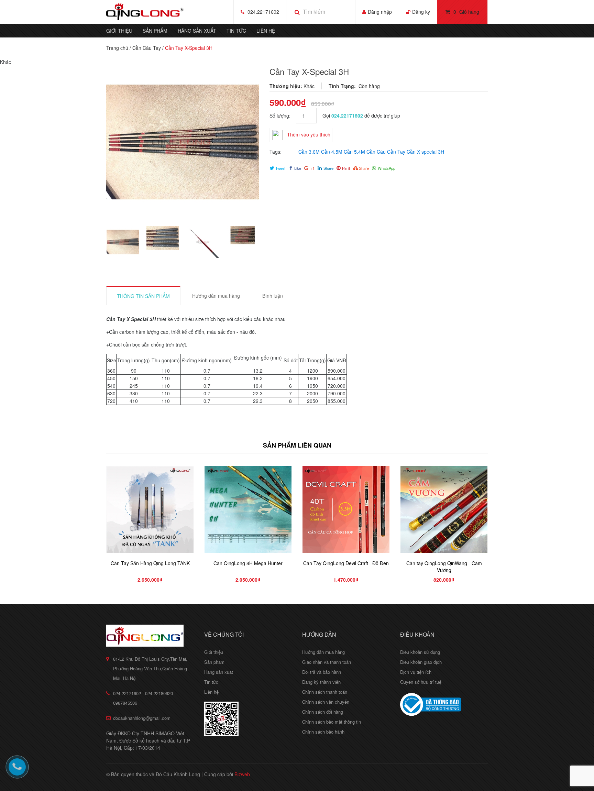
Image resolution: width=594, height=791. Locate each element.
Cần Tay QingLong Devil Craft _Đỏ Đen (346, 563)
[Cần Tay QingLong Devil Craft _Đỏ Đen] (345, 509)
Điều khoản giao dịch (421, 662)
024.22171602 (263, 11)
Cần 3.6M (309, 151)
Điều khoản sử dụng (420, 652)
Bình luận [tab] (272, 295)
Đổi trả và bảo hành (321, 672)
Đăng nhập (380, 11)
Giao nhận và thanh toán (326, 662)
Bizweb (242, 774)
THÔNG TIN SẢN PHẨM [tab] (143, 296)
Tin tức (236, 30)
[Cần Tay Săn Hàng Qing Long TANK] (150, 509)
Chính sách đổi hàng (322, 711)
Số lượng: (283, 115)
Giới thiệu (119, 30)
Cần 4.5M (331, 151)
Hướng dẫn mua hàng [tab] (216, 295)
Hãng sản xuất (197, 30)
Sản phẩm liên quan (297, 445)
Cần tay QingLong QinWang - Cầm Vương (444, 566)
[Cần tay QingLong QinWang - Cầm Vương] (443, 509)
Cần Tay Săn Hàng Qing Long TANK (150, 563)
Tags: (276, 151)
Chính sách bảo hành (323, 731)
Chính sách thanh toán (324, 692)
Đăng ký (421, 11)
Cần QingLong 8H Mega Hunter (248, 563)
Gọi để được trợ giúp (361, 115)
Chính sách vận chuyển (325, 702)
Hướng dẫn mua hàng (323, 652)
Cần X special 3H (425, 151)
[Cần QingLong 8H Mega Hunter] (248, 509)
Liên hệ (265, 30)
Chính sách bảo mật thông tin (331, 721)
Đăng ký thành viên (321, 682)
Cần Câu (376, 151)
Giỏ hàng (466, 11)
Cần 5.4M (354, 151)
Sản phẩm (155, 30)
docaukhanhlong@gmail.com (141, 718)
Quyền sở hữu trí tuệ (420, 682)
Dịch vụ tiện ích (415, 672)
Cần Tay (396, 151)
